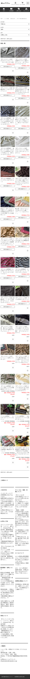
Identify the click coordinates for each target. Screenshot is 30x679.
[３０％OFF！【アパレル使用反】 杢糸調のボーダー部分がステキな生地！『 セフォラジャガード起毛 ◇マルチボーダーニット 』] (22, 441)
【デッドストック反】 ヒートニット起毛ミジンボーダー (7, 358)
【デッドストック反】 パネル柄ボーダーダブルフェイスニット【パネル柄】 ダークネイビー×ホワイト (22, 329)
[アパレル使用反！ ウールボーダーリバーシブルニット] (8, 409)
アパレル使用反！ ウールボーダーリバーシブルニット (7, 418)
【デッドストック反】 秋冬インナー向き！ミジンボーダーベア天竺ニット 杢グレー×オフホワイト (22, 121)
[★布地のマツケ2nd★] (5, 3)
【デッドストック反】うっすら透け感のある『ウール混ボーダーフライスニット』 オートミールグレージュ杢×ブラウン (22, 359)
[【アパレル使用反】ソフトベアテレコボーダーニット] (8, 171)
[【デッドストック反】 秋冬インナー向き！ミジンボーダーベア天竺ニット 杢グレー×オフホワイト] (22, 111)
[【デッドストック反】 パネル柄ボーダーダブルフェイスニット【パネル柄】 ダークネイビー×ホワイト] (22, 319)
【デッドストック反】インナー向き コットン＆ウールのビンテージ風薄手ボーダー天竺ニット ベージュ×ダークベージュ (7, 242)
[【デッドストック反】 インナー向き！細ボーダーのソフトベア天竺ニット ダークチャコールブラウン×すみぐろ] (22, 171)
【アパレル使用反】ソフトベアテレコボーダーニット (7, 180)
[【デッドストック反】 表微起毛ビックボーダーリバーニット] (8, 81)
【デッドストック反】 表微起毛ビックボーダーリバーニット (7, 89)
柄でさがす (13, 18)
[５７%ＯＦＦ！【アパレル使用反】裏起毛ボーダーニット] (8, 441)
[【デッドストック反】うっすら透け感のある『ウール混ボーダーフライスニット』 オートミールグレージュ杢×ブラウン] (22, 349)
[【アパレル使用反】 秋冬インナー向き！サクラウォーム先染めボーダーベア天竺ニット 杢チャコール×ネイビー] (8, 111)
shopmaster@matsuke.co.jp (9, 661)
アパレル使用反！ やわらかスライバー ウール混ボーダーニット (22, 418)
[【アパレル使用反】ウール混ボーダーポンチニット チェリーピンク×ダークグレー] (8, 262)
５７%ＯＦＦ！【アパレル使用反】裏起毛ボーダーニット (7, 449)
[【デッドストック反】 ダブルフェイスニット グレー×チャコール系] (8, 52)
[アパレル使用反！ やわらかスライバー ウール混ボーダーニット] (22, 409)
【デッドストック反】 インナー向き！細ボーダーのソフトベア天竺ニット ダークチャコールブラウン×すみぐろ (22, 181)
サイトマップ (26, 10)
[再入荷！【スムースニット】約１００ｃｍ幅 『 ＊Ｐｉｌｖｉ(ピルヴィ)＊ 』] (22, 202)
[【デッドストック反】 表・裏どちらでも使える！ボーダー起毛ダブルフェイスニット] (8, 319)
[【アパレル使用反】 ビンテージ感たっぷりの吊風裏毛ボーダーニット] (8, 379)
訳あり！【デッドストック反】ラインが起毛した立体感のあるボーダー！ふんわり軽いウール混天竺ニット (7, 211)
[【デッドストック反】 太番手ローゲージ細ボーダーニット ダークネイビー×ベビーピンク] (22, 52)
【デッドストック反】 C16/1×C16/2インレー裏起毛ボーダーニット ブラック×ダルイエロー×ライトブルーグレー (22, 91)
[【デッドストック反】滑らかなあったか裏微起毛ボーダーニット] (22, 232)
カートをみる (22, 4)
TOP (4, 10)
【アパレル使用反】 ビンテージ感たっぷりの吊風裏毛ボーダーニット (7, 387)
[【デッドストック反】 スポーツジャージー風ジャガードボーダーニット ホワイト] (22, 141)
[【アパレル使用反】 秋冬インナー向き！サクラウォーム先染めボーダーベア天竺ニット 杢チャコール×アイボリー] (8, 141)
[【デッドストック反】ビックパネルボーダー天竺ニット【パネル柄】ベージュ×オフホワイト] (22, 379)
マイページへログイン (15, 4)
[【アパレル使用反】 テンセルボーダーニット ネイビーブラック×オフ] (22, 262)
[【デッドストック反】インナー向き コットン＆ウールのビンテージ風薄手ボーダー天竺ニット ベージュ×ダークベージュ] (8, 232)
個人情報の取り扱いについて (7, 676)
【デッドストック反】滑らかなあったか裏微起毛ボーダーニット (22, 240)
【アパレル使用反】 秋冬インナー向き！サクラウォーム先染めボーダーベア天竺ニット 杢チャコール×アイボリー (7, 151)
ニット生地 (6, 18)
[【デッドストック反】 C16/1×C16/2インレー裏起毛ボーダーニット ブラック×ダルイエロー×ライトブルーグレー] (22, 81)
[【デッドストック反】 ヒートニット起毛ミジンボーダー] (8, 349)
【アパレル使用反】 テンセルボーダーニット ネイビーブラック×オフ (22, 271)
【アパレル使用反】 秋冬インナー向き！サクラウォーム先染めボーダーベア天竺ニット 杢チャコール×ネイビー (7, 121)
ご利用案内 (11, 10)
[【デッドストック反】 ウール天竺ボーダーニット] (22, 291)
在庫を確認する (6, 66)
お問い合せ (18, 10)
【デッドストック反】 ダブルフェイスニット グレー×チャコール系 (7, 61)
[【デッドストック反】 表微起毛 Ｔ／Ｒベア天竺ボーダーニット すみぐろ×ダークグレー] (8, 291)
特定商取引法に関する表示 (20, 676)
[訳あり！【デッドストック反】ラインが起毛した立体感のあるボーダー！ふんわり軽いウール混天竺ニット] (8, 202)
